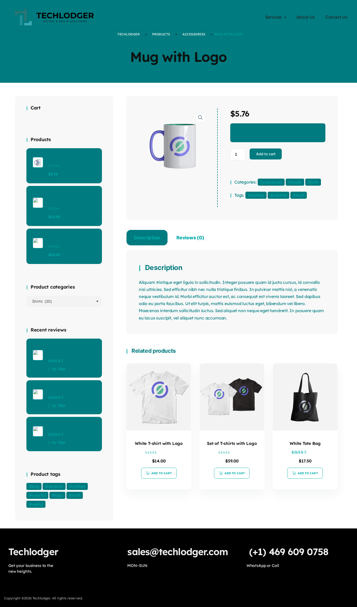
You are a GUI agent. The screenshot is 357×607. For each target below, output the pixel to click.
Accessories (271, 182)
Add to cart (265, 154)
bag (35, 486)
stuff (300, 195)
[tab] (147, 239)
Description (147, 237)
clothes (257, 195)
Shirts (313, 182)
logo (59, 495)
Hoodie (295, 182)
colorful (280, 195)
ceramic (55, 486)
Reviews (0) (190, 237)
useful (37, 504)
